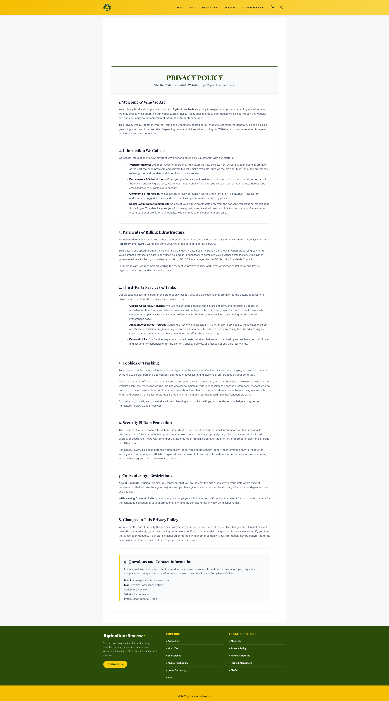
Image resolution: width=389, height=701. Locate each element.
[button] (272, 7)
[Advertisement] (194, 39)
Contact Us (230, 7)
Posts (192, 7)
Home (180, 7)
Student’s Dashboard (253, 7)
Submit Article (210, 7)
